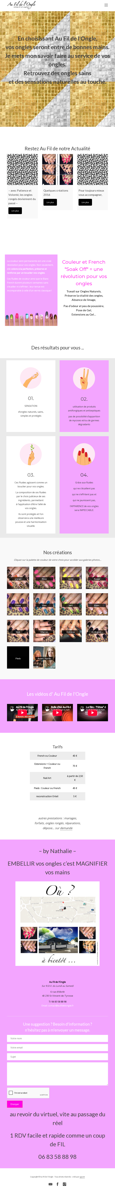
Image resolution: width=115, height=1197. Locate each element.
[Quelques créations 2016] (57, 169)
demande (66, 828)
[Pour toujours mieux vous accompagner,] (92, 169)
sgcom (82, 1177)
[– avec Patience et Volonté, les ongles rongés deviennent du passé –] (22, 169)
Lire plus (15, 210)
